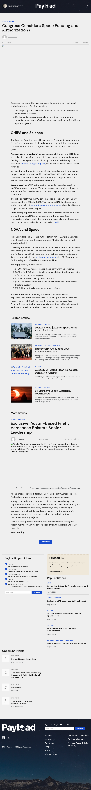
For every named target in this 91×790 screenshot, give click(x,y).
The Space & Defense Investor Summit (21, 702)
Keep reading (17, 532)
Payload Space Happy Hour (24, 659)
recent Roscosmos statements (46, 205)
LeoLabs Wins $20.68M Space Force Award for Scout (56, 329)
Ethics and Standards (78, 739)
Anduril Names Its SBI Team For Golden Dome (61, 629)
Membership (51, 754)
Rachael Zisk (12, 37)
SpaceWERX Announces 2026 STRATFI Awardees (52, 350)
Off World (16, 687)
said (57, 222)
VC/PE (49, 583)
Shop (47, 746)
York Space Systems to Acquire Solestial (66, 643)
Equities (59, 640)
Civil (4, 21)
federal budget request (33, 163)
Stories (48, 735)
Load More (45, 542)
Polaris (47, 387)
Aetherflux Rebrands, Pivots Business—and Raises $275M (67, 587)
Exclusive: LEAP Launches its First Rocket (66, 601)
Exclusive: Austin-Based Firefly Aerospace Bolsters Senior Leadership (40, 428)
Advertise (49, 743)
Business (38, 324)
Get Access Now (56, 572)
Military (12, 21)
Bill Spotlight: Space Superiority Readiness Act (53, 392)
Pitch (47, 750)
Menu (87, 6)
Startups (56, 345)
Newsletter (50, 739)
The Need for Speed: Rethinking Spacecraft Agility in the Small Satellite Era (26, 675)
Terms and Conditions (78, 735)
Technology (69, 640)
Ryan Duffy (20, 439)
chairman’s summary (46, 257)
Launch (13, 419)
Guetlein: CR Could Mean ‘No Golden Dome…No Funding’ (56, 371)
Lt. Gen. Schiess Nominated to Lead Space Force (64, 614)
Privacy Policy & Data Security (78, 744)
